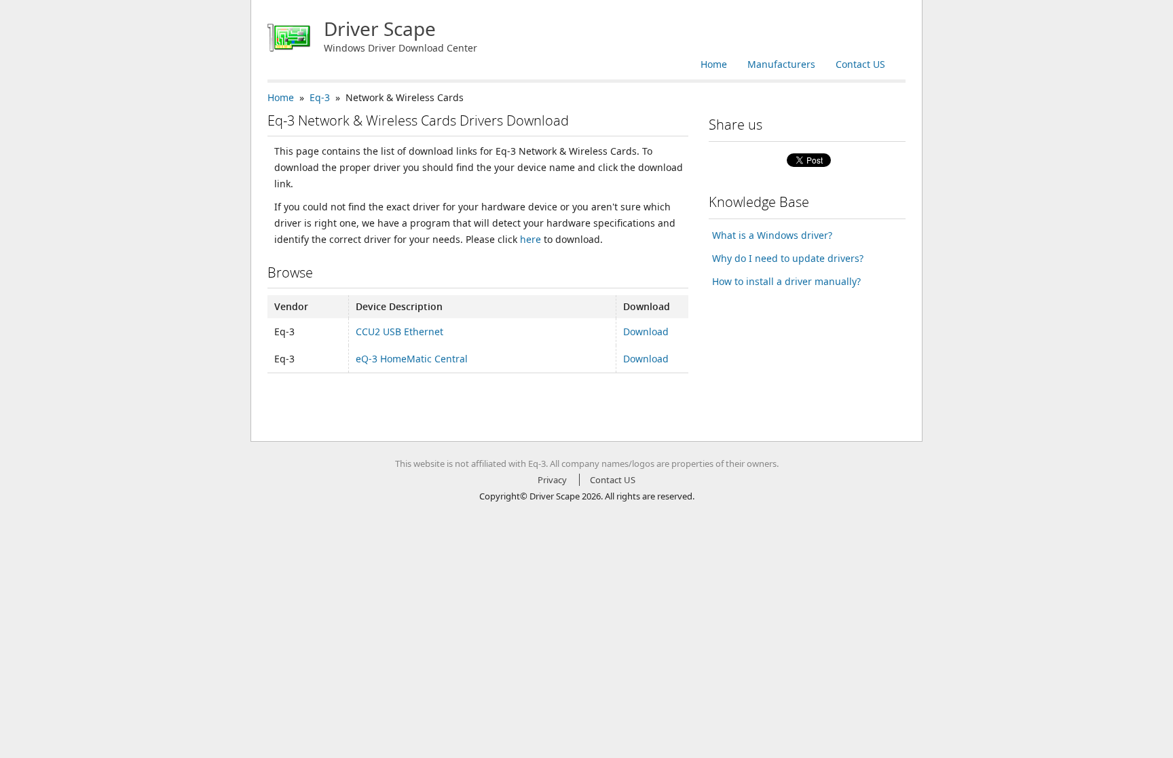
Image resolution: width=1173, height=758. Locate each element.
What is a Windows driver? (772, 235)
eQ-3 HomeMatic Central (412, 358)
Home (714, 64)
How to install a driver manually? (786, 281)
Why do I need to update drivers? (787, 258)
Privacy (552, 480)
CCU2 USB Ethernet (399, 331)
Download (646, 331)
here (530, 239)
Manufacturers (781, 64)
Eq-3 (320, 97)
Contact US (860, 64)
